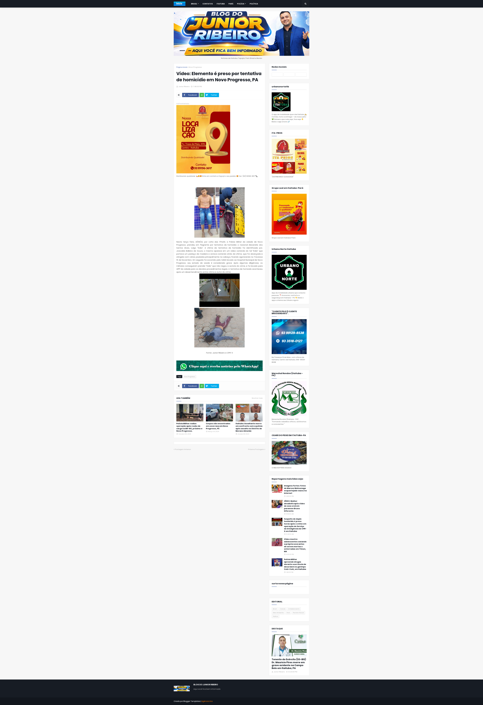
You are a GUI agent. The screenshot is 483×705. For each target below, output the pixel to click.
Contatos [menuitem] (208, 4)
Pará (288, 613)
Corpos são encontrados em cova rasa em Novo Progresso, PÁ (218, 426)
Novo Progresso (195, 67)
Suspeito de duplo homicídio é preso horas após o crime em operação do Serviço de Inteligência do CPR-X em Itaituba (295, 525)
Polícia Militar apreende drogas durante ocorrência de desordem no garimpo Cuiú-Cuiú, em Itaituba (295, 564)
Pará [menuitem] (231, 4)
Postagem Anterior (183, 449)
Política (275, 616)
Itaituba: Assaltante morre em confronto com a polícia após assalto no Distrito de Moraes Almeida (249, 427)
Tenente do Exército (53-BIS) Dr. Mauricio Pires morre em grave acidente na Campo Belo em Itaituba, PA (289, 664)
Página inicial (181, 67)
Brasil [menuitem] (194, 4)
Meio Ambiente (278, 613)
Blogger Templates (191, 701)
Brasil (275, 609)
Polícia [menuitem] (240, 4)
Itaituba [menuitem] (221, 4)
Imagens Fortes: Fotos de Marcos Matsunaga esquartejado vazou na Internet (295, 489)
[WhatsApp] (201, 95)
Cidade (282, 609)
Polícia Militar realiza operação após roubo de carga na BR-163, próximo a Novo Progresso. (189, 427)
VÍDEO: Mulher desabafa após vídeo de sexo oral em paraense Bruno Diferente (294, 506)
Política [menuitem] (254, 4)
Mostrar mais (257, 398)
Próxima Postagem (256, 449)
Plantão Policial (298, 613)
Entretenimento (293, 609)
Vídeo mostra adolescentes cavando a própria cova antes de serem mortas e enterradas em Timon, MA (295, 545)
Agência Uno (207, 701)
